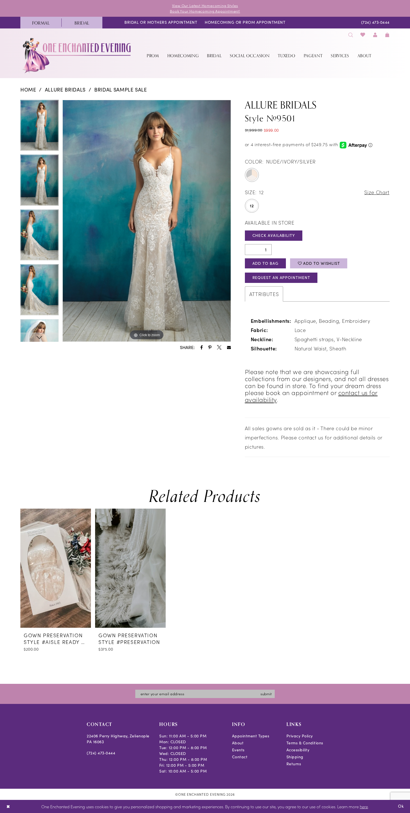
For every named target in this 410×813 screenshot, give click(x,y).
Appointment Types (250, 736)
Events (238, 749)
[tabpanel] (39, 127)
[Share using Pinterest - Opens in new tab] (209, 347)
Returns (293, 763)
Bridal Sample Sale (120, 89)
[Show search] (350, 34)
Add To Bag (265, 263)
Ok (401, 806)
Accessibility (298, 749)
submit (266, 693)
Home (28, 89)
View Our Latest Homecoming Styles (205, 5)
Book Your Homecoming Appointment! (205, 11)
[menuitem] (40, 22)
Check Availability (273, 235)
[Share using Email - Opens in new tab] (229, 348)
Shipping (294, 756)
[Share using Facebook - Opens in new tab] (201, 347)
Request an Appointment (281, 277)
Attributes (264, 293)
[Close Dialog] (8, 806)
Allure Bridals (65, 89)
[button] (375, 34)
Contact (240, 756)
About (238, 742)
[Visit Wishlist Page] (363, 34)
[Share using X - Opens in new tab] (219, 347)
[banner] (77, 55)
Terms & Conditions (304, 742)
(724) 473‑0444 (101, 753)
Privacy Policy (299, 736)
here (364, 806)
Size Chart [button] (376, 192)
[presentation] (55, 568)
